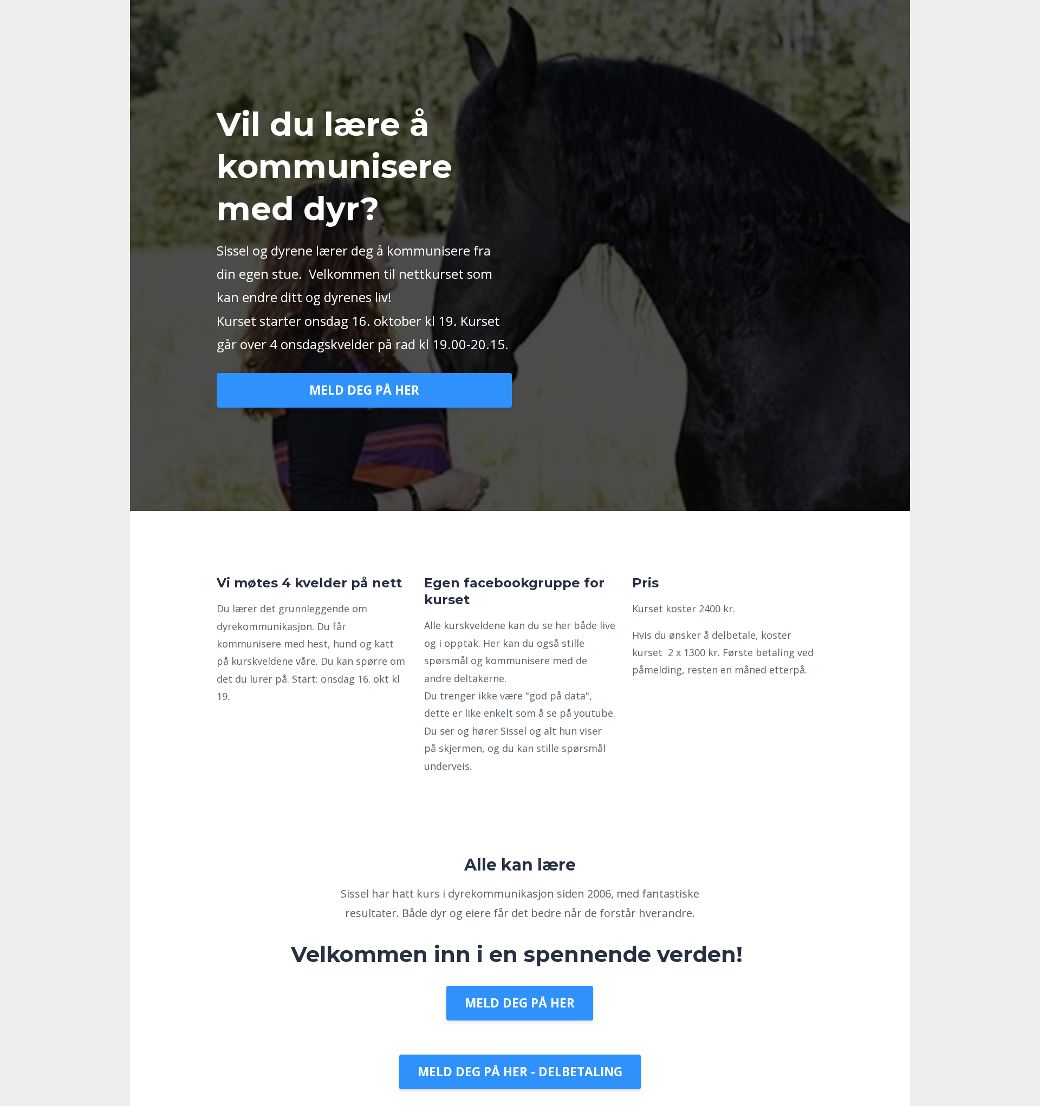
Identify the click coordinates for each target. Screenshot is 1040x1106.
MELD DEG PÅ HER (364, 390)
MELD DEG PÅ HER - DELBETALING (520, 1071)
